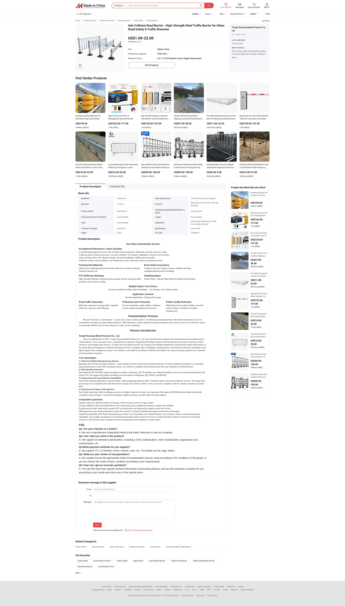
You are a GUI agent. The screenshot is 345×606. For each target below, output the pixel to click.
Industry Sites (190, 586)
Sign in (267, 7)
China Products (119, 586)
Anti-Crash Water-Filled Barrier (178, 546)
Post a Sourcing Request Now (139, 530)
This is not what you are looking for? (108, 530)
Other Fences (81, 546)
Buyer (207, 14)
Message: (87, 502)
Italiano (159, 590)
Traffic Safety (122, 560)
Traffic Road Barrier (179, 560)
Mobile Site (231, 586)
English (109, 590)
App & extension (236, 14)
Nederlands (177, 590)
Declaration (200, 595)
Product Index (219, 586)
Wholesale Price (176, 586)
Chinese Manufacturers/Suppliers (140, 586)
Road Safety (83, 560)
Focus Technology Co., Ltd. (155, 595)
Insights (241, 586)
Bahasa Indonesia (247, 590)
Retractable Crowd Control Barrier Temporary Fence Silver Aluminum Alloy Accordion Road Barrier (259, 355)
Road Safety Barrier (157, 560)
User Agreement (187, 595)
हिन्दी (208, 590)
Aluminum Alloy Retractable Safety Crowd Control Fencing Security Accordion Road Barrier (259, 375)
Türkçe (225, 590)
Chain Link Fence (116, 546)
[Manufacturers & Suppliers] (90, 5)
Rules (267, 14)
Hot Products (106, 586)
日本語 (202, 590)
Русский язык (148, 590)
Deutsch (168, 590)
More (234, 57)
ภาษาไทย (216, 590)
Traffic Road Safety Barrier (204, 560)
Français (137, 590)
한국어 (194, 590)
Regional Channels (204, 586)
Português (127, 590)
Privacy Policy (212, 595)
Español (118, 590)
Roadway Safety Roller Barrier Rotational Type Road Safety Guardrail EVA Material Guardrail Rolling (259, 194)
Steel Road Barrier (85, 566)
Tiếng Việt (234, 590)
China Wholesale (161, 586)
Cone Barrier (155, 546)
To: (90, 495)
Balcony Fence (98, 546)
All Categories (85, 14)
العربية (187, 590)
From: (89, 489)
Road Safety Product (102, 560)
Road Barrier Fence (106, 566)
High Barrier (138, 560)
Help (221, 14)
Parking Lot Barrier (137, 546)
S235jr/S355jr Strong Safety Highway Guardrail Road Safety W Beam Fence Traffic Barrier (259, 254)
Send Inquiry (151, 65)
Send (97, 525)
